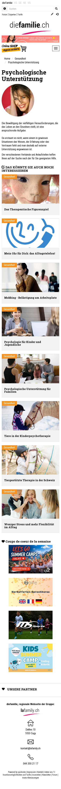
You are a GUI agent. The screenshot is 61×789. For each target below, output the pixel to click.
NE (24, 2)
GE (20, 2)
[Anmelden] (57, 14)
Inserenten (36, 775)
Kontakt (40, 772)
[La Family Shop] (14, 48)
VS (29, 2)
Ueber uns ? (49, 772)
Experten (12, 15)
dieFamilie (7, 2)
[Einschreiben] (52, 14)
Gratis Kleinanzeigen (30, 778)
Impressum (31, 772)
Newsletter (46, 775)
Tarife (20, 15)
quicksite (21, 772)
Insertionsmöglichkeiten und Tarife (17, 775)
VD (15, 2)
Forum (4, 15)
